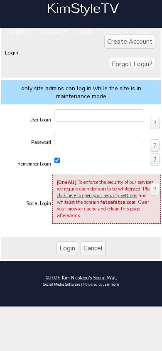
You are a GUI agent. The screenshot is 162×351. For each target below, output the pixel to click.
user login (40, 120)
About (22, 32)
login (85, 32)
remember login (34, 164)
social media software (61, 284)
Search (115, 32)
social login (38, 203)
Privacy (55, 32)
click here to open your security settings (97, 196)
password (41, 142)
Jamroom (111, 284)
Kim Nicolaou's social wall (89, 278)
